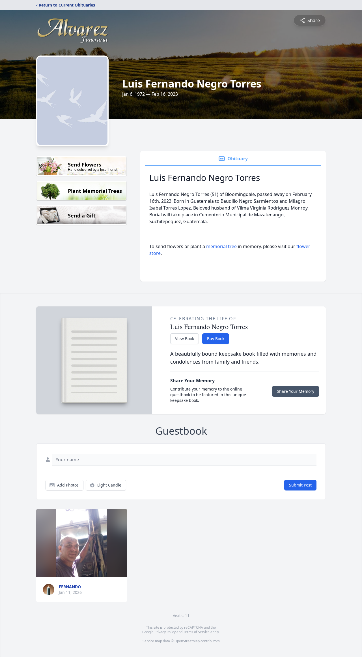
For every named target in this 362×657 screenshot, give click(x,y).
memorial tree (221, 246)
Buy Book (215, 338)
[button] (81, 543)
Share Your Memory (295, 391)
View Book (184, 338)
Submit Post (300, 485)
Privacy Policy (165, 632)
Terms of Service (196, 632)
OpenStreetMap (187, 641)
